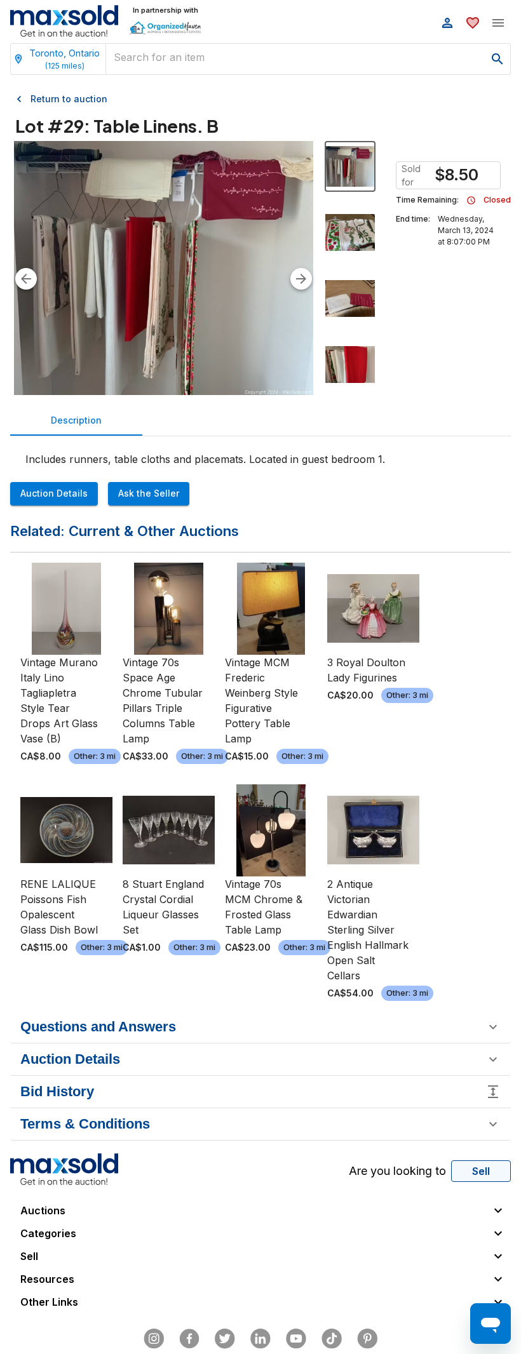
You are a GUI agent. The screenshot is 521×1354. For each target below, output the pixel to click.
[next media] (301, 279)
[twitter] (225, 1339)
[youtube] (296, 1339)
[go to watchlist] (472, 23)
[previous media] (26, 279)
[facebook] (189, 1339)
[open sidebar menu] (498, 23)
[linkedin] (260, 1339)
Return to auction (68, 98)
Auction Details (54, 493)
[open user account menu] (447, 23)
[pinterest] (367, 1339)
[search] (497, 59)
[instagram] (154, 1339)
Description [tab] (76, 420)
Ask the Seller (148, 493)
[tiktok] (331, 1339)
